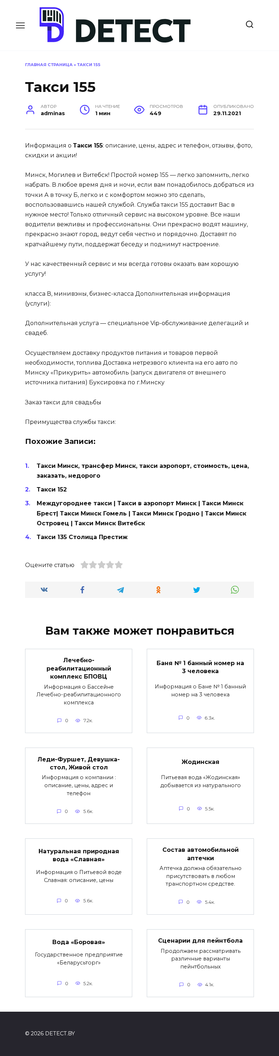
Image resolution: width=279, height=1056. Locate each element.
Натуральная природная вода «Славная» (79, 855)
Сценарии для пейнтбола (200, 940)
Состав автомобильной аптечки (200, 853)
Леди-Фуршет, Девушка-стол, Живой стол (78, 763)
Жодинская (200, 761)
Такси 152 (52, 489)
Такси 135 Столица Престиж (82, 537)
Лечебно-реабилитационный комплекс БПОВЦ (78, 668)
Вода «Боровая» (78, 941)
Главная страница (49, 64)
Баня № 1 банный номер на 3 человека (200, 666)
